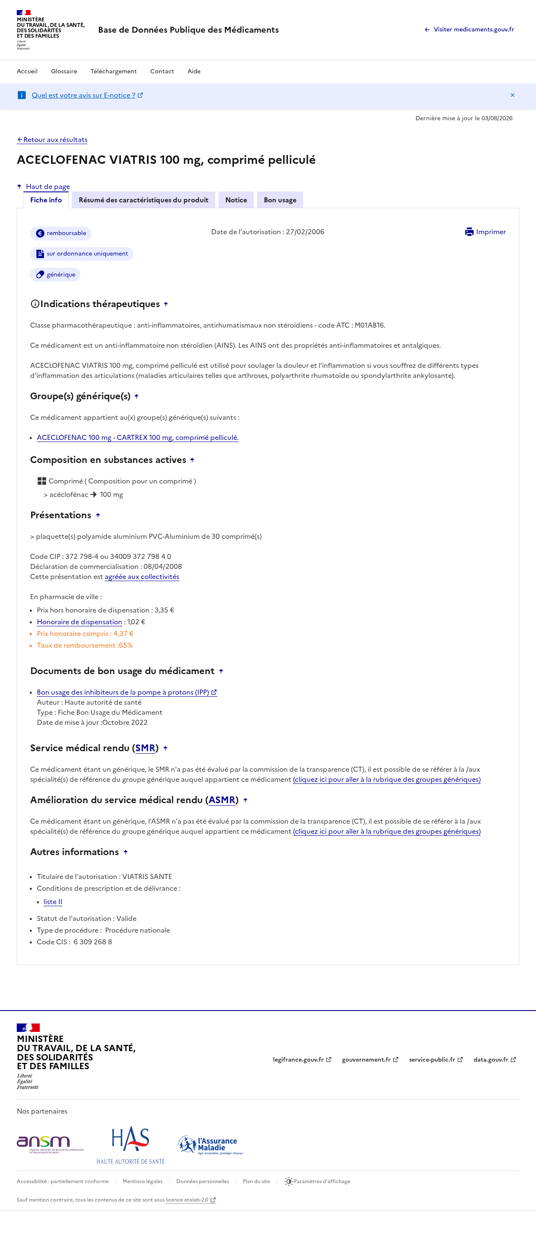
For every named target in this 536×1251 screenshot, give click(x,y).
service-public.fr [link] (432, 1059)
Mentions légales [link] (142, 1181)
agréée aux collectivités (142, 576)
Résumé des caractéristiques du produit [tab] (144, 200)
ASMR (222, 800)
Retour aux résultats (55, 139)
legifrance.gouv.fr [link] (298, 1059)
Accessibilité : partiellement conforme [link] (63, 1181)
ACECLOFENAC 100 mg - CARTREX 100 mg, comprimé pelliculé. (138, 437)
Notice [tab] (236, 200)
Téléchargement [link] (113, 71)
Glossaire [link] (64, 71)
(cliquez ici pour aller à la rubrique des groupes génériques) (387, 779)
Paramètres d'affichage (322, 1181)
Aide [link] (194, 71)
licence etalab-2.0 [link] (187, 1200)
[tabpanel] (268, 592)
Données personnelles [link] (202, 1181)
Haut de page (48, 186)
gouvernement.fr (366, 1059)
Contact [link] (162, 71)
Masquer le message (512, 95)
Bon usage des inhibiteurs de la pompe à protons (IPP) (123, 692)
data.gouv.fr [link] (491, 1059)
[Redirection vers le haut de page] (168, 304)
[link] (188, 30)
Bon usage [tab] (280, 200)
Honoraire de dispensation (79, 622)
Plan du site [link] (256, 1181)
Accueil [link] (27, 71)
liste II (53, 902)
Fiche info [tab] (46, 200)
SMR (145, 748)
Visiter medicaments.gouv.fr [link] (474, 29)
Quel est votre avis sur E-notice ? (83, 95)
